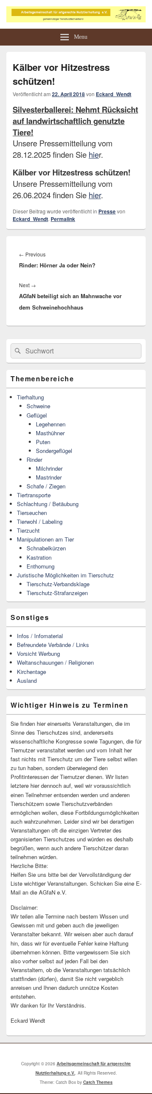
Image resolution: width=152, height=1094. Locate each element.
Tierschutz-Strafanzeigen (57, 593)
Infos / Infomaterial (40, 636)
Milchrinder (49, 468)
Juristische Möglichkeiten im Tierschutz (65, 575)
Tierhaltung (30, 397)
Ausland (27, 680)
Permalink (63, 219)
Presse (107, 211)
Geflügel (37, 415)
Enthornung (40, 566)
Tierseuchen (32, 513)
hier (95, 194)
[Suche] (17, 350)
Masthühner (50, 433)
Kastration (39, 557)
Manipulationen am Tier (45, 539)
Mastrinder (49, 477)
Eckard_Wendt (113, 94)
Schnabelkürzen (46, 548)
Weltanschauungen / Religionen (55, 662)
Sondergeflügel (54, 451)
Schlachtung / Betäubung (48, 504)
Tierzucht (28, 530)
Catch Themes (98, 1082)
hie (94, 154)
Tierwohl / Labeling (39, 521)
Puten (43, 442)
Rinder (34, 459)
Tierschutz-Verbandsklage (58, 584)
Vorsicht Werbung (38, 653)
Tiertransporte (34, 495)
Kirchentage (31, 672)
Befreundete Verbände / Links (53, 645)
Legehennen (50, 424)
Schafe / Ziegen (46, 486)
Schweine (38, 406)
